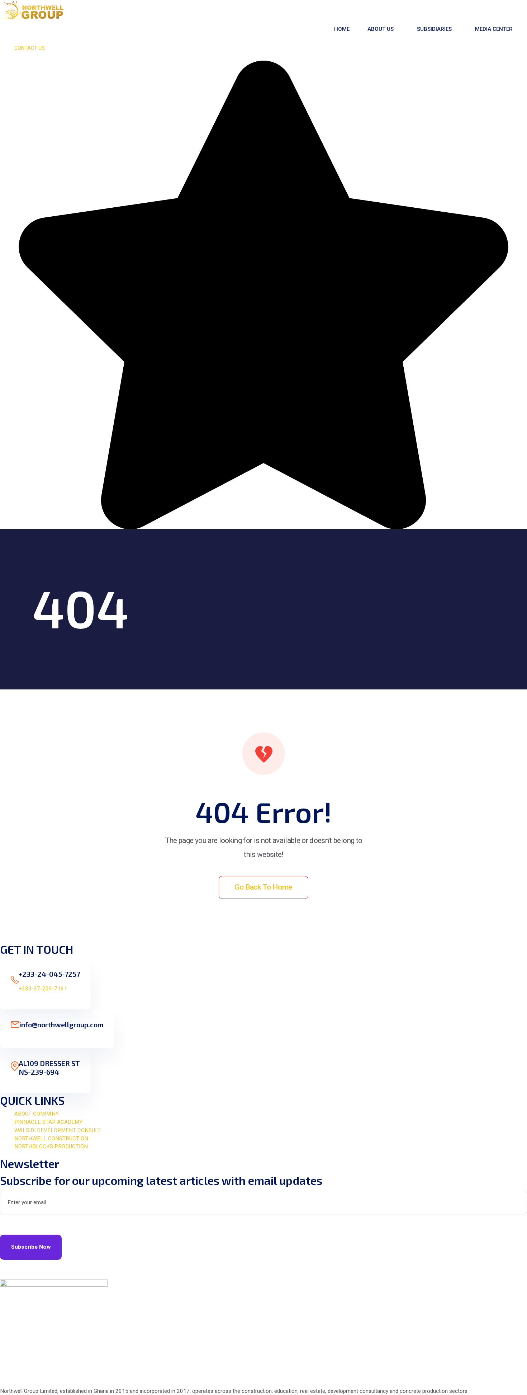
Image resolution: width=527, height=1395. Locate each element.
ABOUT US (380, 29)
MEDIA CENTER (494, 29)
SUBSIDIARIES (434, 29)
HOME (342, 29)
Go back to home (263, 887)
